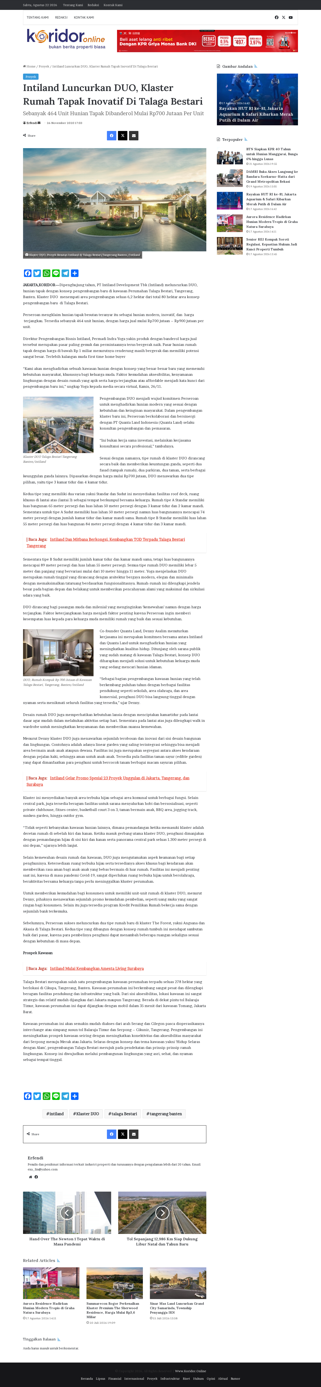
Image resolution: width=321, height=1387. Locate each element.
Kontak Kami (113, 5)
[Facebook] (111, 135)
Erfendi (32, 123)
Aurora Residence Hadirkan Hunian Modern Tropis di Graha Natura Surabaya (48, 1308)
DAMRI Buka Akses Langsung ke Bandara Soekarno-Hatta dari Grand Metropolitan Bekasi (272, 177)
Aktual (223, 1378)
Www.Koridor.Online (190, 1371)
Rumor (235, 1378)
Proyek (44, 66)
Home (30, 66)
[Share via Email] (133, 135)
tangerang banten (166, 1113)
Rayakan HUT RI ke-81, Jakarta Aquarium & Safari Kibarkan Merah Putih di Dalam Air (271, 199)
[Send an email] (39, 123)
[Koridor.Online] (66, 38)
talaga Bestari (124, 1113)
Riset (186, 1378)
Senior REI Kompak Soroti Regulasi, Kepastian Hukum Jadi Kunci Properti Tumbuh (271, 244)
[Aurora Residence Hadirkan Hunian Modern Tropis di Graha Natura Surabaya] (51, 1283)
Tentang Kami (73, 5)
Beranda (87, 1378)
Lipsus (100, 1378)
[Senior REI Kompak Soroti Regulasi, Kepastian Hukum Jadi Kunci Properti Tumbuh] (230, 246)
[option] (257, 99)
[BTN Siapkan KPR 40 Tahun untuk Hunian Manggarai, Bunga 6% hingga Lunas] (230, 155)
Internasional (134, 1378)
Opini (211, 1378)
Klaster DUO (87, 1113)
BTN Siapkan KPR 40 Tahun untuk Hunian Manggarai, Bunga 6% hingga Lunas (272, 154)
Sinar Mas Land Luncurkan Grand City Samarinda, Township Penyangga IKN (177, 1308)
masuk (44, 1348)
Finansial (114, 1378)
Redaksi (93, 5)
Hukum (198, 1378)
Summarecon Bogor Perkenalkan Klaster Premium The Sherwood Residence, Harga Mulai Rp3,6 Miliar (112, 1310)
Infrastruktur (170, 1378)
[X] (122, 135)
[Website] (30, 1177)
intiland (57, 1113)
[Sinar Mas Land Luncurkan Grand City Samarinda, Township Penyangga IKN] (178, 1283)
